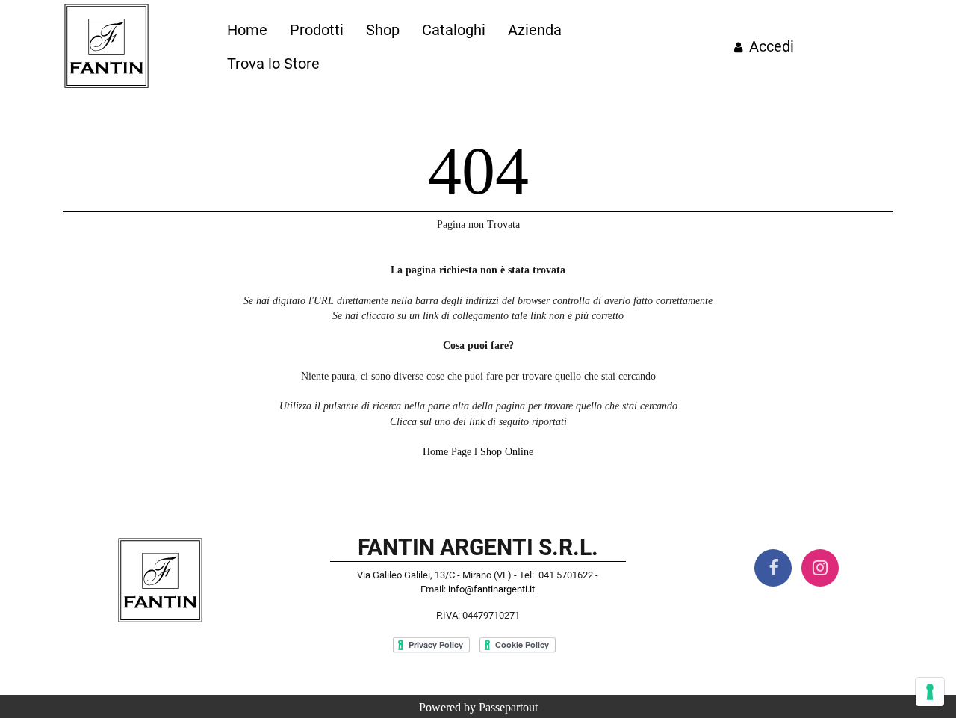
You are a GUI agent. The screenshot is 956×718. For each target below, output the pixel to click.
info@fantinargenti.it (491, 589)
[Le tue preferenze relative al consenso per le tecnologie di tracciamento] (930, 692)
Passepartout (508, 707)
